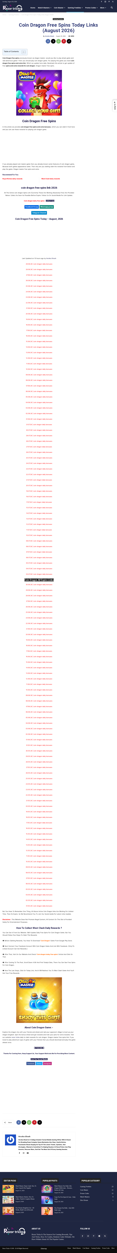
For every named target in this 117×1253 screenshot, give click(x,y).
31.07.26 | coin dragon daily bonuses (39, 424)
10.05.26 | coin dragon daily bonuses (39, 861)
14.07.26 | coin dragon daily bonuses (39, 513)
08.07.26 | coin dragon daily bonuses (39, 546)
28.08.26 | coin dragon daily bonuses (39, 269)
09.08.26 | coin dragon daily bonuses (39, 375)
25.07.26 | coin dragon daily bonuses (39, 458)
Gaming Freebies (74, 8)
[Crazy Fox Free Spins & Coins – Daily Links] (47, 1200)
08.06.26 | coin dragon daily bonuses (39, 701)
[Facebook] (101, 1)
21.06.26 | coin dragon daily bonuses (39, 629)
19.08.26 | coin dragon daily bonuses (39, 319)
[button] (111, 8)
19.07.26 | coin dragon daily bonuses (39, 491)
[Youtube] (28, 1153)
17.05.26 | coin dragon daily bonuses (39, 823)
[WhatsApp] (58, 41)
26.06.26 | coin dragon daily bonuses (39, 607)
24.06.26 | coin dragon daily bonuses (39, 618)
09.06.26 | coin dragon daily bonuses (39, 695)
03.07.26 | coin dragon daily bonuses (39, 574)
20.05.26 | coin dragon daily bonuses (39, 806)
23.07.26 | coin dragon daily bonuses (39, 469)
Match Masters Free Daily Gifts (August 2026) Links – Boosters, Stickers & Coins (63, 1188)
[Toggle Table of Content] (22, 52)
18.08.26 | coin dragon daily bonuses (39, 325)
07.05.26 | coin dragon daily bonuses (39, 878)
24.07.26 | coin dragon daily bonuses (39, 463)
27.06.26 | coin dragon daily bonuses (39, 601)
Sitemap (44, 1248)
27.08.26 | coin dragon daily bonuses (39, 275)
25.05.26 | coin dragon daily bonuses (39, 778)
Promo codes (90, 8)
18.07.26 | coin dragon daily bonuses (39, 496)
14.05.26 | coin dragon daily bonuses (39, 839)
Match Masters (44, 8)
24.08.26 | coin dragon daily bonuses (39, 292)
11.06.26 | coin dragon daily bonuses (39, 684)
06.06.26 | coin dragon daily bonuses (39, 712)
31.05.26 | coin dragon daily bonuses (39, 745)
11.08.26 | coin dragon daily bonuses (39, 364)
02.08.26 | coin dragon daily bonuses (39, 413)
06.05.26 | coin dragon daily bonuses (39, 884)
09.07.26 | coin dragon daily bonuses (39, 541)
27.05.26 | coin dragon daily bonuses (39, 767)
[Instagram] (105, 1)
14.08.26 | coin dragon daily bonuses (39, 347)
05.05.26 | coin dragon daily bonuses (39, 889)
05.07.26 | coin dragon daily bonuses (39, 563)
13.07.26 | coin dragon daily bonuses (39, 519)
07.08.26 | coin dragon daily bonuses (39, 386)
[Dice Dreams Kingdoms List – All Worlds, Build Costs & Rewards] (8, 1211)
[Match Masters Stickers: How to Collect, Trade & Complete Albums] (8, 1200)
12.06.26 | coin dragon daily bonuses (39, 679)
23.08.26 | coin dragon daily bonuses (39, 297)
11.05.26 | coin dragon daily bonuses (39, 856)
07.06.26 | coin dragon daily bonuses (39, 706)
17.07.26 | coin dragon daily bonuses (39, 502)
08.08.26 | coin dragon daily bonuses (39, 380)
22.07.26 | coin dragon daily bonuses (39, 474)
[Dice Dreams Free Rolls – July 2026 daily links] (47, 1211)
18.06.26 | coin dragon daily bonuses (39, 645)
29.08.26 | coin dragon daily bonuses (39, 264)
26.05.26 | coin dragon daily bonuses (39, 773)
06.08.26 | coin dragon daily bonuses (39, 391)
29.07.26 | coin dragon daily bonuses (39, 435)
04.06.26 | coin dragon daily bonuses (39, 723)
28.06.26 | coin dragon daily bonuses (39, 595)
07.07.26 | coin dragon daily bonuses (39, 552)
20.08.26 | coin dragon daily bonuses (39, 314)
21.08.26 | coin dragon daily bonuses (39, 308)
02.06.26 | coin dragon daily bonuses (39, 734)
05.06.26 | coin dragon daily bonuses (39, 717)
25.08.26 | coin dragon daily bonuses (39, 286)
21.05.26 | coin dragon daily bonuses (39, 800)
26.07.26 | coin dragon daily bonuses (39, 452)
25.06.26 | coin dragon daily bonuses (39, 612)
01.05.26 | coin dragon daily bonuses (39, 906)
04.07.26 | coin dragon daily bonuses (39, 568)
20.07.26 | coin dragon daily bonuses (39, 485)
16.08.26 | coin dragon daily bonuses (39, 336)
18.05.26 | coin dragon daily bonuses (39, 817)
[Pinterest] (109, 1)
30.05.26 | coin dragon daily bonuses (39, 751)
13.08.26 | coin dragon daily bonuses (39, 352)
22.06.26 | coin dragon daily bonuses (39, 623)
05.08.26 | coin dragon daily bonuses (39, 397)
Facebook (30, 1063)
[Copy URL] (69, 41)
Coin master (58, 8)
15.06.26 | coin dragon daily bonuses (39, 662)
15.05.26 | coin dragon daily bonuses (39, 834)
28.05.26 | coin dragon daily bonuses (39, 762)
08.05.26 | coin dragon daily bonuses (39, 873)
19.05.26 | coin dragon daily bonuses (39, 812)
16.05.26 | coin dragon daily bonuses (39, 828)
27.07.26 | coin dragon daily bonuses (39, 447)
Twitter (39, 1063)
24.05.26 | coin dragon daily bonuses (39, 784)
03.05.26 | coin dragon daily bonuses (39, 895)
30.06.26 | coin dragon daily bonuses (39, 584)
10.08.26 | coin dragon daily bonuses (39, 369)
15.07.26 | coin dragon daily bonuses (39, 507)
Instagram (47, 1063)
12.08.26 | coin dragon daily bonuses (39, 358)
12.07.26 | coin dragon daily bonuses (39, 524)
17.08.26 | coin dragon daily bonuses (39, 330)
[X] (112, 1)
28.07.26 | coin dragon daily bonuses (39, 441)
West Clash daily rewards (50, 179)
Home (32, 8)
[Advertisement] (39, 147)
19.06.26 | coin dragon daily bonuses (39, 640)
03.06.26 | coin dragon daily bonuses (39, 728)
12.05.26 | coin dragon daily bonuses (39, 850)
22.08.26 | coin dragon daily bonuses (39, 303)
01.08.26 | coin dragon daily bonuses (39, 419)
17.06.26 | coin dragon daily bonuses (39, 651)
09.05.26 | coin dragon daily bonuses (39, 867)
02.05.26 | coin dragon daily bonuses (39, 900)
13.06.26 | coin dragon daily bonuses (39, 673)
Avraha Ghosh (49, 36)
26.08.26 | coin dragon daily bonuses (39, 280)
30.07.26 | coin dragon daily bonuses (39, 430)
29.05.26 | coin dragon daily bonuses (39, 756)
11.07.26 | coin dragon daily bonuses (39, 530)
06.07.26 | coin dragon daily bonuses (39, 557)
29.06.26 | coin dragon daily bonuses (39, 590)
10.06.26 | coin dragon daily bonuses (39, 690)
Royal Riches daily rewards (13, 179)
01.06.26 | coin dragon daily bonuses (39, 740)
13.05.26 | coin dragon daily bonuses (39, 845)
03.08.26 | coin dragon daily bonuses (39, 408)
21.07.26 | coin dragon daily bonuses (39, 480)
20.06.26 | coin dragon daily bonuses (39, 634)
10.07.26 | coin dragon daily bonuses (39, 535)
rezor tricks (16, 1037)
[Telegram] (99, 1236)
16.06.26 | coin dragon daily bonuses (39, 656)
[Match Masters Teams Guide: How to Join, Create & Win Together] (8, 1189)
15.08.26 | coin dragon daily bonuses (39, 341)
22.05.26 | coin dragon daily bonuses (39, 795)
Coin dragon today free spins (47, 954)
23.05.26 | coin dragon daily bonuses (39, 789)
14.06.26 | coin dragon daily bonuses (39, 667)
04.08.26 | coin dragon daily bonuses (39, 402)
